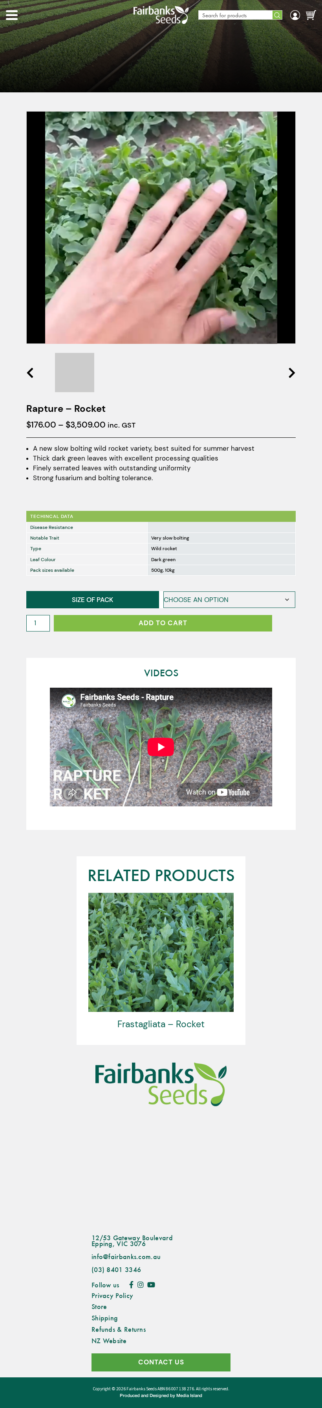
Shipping (104, 1317)
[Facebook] (131, 1284)
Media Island (189, 1396)
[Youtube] (151, 1284)
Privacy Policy (112, 1295)
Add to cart (163, 623)
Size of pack (92, 600)
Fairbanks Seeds (141, 1389)
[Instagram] (140, 1284)
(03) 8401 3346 (116, 1269)
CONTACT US (161, 1362)
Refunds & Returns (118, 1329)
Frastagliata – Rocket (161, 1024)
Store (99, 1306)
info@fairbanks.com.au (126, 1256)
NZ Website (108, 1340)
